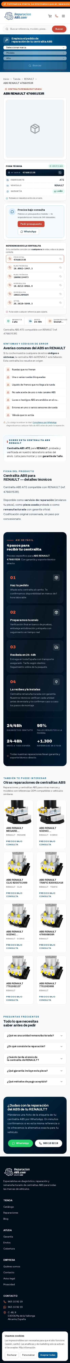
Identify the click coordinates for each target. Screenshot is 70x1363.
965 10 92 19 (50, 1143)
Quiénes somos (11, 1266)
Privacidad (9, 1284)
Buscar (59, 28)
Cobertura (9, 1248)
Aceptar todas (47, 1355)
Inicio (6, 79)
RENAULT (29, 79)
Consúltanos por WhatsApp (44, 422)
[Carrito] (50, 16)
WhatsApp (30, 231)
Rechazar (11, 1355)
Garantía (8, 1236)
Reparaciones (10, 1212)
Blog (5, 1218)
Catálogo (8, 1206)
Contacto (8, 1272)
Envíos (7, 1242)
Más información (27, 1347)
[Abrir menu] (63, 16)
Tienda (16, 79)
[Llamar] (56, 16)
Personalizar (28, 1355)
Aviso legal (9, 1278)
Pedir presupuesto (31, 224)
